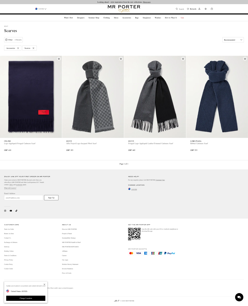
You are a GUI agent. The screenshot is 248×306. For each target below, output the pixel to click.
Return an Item (9, 233)
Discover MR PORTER (69, 229)
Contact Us (7, 238)
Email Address (9, 193)
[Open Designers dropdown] (85, 15)
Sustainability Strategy (69, 238)
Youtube (10, 211)
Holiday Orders (9, 251)
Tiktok (16, 211)
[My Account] (199, 9)
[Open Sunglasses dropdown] (152, 15)
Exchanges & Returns (10, 242)
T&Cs (11, 184)
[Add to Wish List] (59, 59)
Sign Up (51, 197)
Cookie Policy (8, 264)
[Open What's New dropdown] (74, 15)
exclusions (19, 184)
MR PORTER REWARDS (70, 247)
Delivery (6, 247)
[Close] (44, 284)
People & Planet (67, 233)
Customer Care (160, 180)
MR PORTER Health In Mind (71, 242)
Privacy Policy (8, 260)
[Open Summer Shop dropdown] (100, 15)
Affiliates (65, 251)
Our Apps (65, 260)
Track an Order (9, 229)
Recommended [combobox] (229, 40)
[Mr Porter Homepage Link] (124, 8)
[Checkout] (211, 9)
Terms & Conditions (10, 255)
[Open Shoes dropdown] (119, 15)
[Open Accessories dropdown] (132, 15)
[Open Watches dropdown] (162, 15)
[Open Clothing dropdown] (111, 15)
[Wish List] (206, 9)
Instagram (5, 211)
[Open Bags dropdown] (140, 15)
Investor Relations (67, 269)
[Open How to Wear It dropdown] (178, 15)
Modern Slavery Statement (70, 264)
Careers (64, 255)
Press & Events (66, 273)
